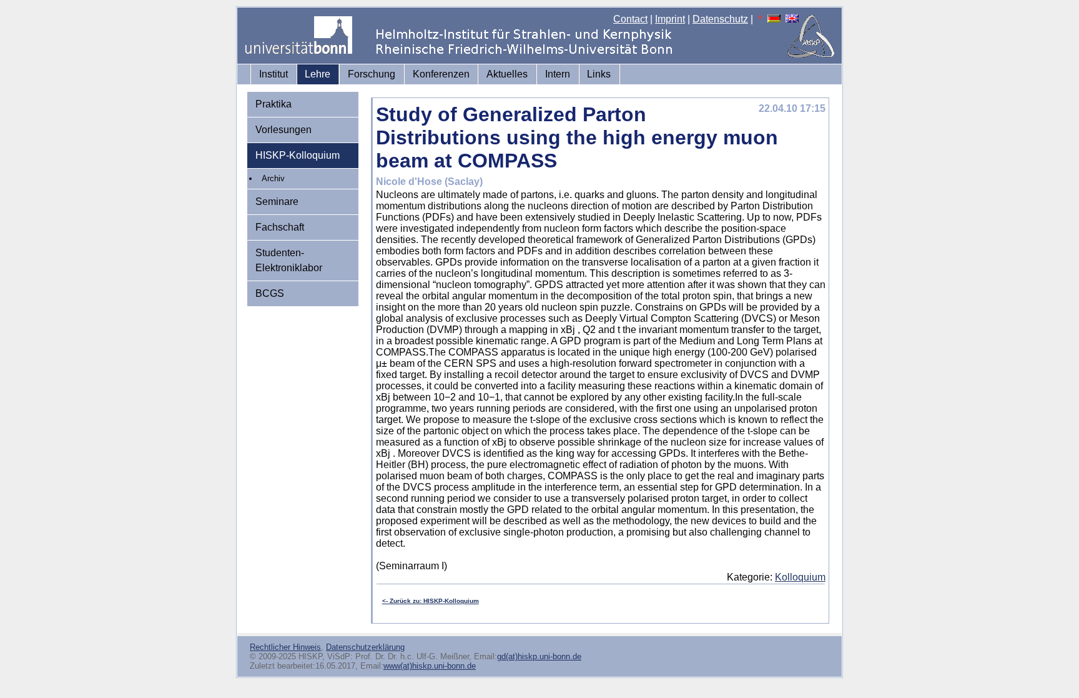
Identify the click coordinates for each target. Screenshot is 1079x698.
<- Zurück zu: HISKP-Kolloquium (430, 600)
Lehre (317, 74)
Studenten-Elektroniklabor (288, 260)
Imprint (670, 19)
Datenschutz (720, 19)
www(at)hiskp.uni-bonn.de (429, 666)
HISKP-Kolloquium (297, 155)
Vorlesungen (283, 129)
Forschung (371, 74)
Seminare (276, 201)
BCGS (269, 293)
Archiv (273, 178)
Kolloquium (800, 577)
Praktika (273, 104)
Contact (630, 19)
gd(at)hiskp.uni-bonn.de (539, 656)
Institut (273, 74)
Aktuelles (507, 74)
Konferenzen (441, 74)
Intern (557, 74)
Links (599, 74)
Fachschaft (279, 227)
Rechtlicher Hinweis (285, 647)
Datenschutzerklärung (365, 647)
